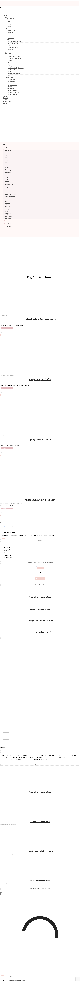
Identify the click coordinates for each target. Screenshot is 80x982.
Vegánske (11, 83)
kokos (68, 755)
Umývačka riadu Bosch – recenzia (40, 319)
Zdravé (10, 86)
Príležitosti (9, 28)
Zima (9, 26)
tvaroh (11, 759)
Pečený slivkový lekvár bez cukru (40, 620)
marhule (18, 758)
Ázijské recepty (12, 90)
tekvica (2, 759)
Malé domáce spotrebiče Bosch (40, 499)
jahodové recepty (54, 755)
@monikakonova (3, 747)
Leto (9, 23)
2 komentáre (18, 443)
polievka (46, 757)
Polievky (10, 60)
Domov (5, 15)
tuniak (8, 759)
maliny (12, 757)
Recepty (5, 17)
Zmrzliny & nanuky (14, 73)
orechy (35, 757)
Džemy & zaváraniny (14, 58)
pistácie (42, 757)
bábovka (25, 755)
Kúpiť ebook (40, 568)
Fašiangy (11, 36)
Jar (9, 21)
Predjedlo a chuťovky (14, 41)
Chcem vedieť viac (40, 578)
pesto (39, 757)
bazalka (8, 755)
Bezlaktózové (12, 81)
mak (8, 757)
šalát (42, 760)
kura (75, 755)
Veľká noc (11, 38)
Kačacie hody (12, 30)
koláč (71, 755)
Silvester (10, 34)
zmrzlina (28, 759)
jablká (46, 755)
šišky (45, 759)
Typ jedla (8, 53)
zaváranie (23, 759)
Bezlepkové (11, 79)
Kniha (5, 96)
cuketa (33, 755)
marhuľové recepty (27, 758)
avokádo (3, 755)
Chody (8, 39)
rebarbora (54, 757)
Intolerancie (9, 77)
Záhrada (5, 98)
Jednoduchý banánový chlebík (40, 632)
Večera (10, 51)
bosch (17, 755)
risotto (59, 757)
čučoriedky (37, 760)
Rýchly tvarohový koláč (40, 439)
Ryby (9, 64)
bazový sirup (13, 755)
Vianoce (10, 32)
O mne (4, 143)
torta (5, 759)
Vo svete (5, 99)
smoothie (70, 757)
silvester (63, 757)
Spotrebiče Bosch (3, 315)
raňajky (50, 757)
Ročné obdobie (10, 19)
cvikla (39, 755)
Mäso (9, 62)
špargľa (48, 759)
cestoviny (29, 755)
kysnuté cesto (3, 757)
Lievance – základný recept (40, 609)
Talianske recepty (13, 94)
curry (36, 755)
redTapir (23, 980)
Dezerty (10, 49)
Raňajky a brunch (13, 43)
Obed (9, 45)
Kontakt (5, 103)
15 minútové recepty (14, 55)
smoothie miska (75, 757)
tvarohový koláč (17, 759)
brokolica (20, 755)
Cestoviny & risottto (14, 56)
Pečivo (10, 75)
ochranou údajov (18, 977)
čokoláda (32, 759)
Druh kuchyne (10, 88)
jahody (64, 755)
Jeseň (9, 24)
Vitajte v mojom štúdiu (40, 379)
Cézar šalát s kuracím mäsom (40, 597)
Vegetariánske (12, 85)
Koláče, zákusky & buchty (16, 68)
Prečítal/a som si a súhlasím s (12, 977)
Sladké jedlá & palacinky (16, 70)
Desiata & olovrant (14, 47)
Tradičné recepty (13, 92)
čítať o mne (3, 538)
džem (42, 755)
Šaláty (10, 66)
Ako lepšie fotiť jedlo (4, 375)
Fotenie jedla (7, 101)
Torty (9, 71)
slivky (67, 757)
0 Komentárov (19, 322)
